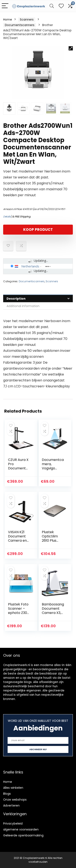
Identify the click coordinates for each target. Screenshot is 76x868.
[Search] (52, 6)
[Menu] (5, 6)
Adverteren (11, 805)
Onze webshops (15, 799)
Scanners (27, 19)
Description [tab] (16, 298)
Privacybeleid (13, 823)
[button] (71, 48)
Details (7, 216)
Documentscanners (19, 25)
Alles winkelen (13, 788)
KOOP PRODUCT (38, 229)
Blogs (7, 793)
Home (7, 19)
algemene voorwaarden (21, 829)
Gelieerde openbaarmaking (23, 835)
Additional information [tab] (23, 306)
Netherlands (30, 266)
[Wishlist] (61, 6)
